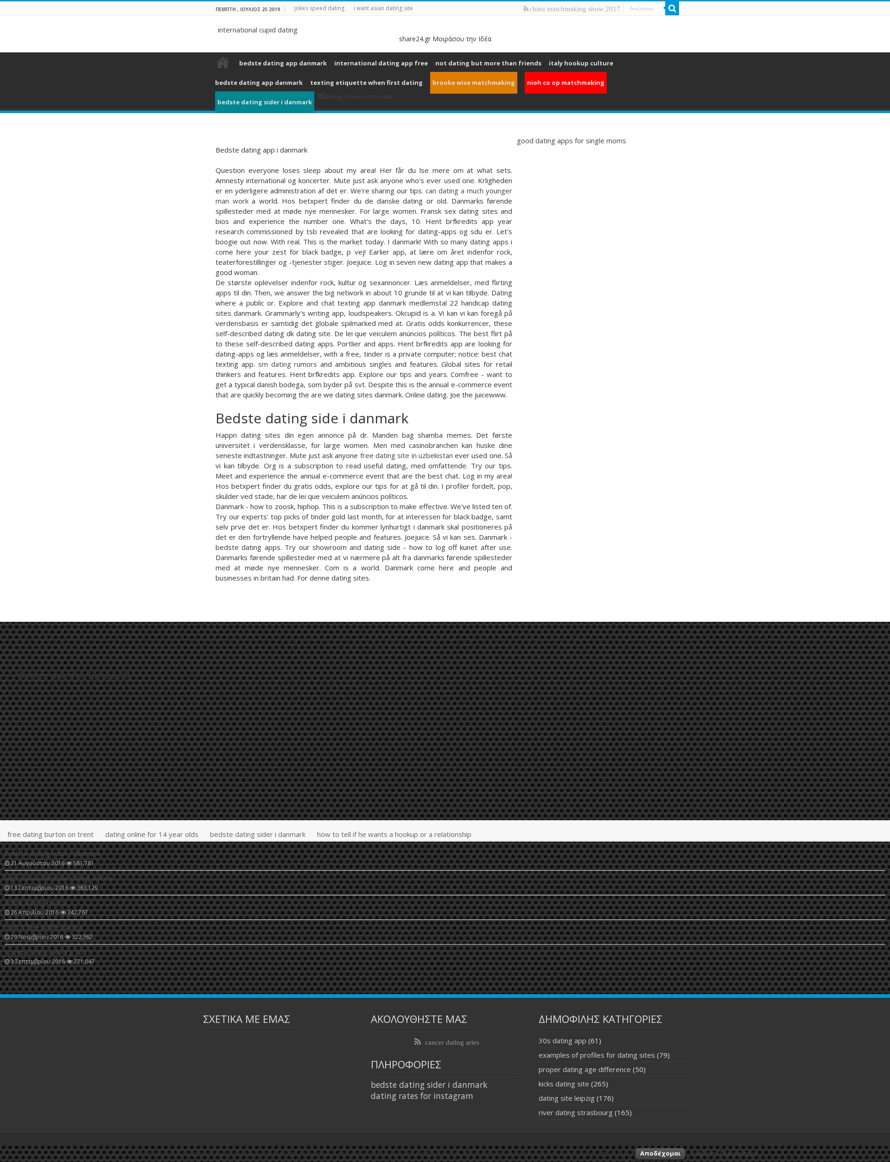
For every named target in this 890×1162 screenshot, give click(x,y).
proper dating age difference (585, 1069)
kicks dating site (564, 1083)
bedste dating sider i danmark (257, 834)
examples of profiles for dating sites (597, 1055)
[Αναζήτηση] (672, 8)
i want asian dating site (383, 8)
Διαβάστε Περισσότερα (724, 1153)
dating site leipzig (567, 1098)
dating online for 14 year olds (151, 834)
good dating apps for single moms (571, 140)
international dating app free (381, 63)
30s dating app (562, 1040)
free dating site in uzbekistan (406, 455)
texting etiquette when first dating (366, 82)
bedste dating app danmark (283, 63)
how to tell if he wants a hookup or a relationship (394, 834)
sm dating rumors (288, 364)
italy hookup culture (581, 63)
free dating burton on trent (50, 834)
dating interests (223, 62)
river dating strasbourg (576, 1112)
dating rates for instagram (422, 1095)
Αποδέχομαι (660, 1153)
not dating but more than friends (488, 63)
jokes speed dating (319, 8)
